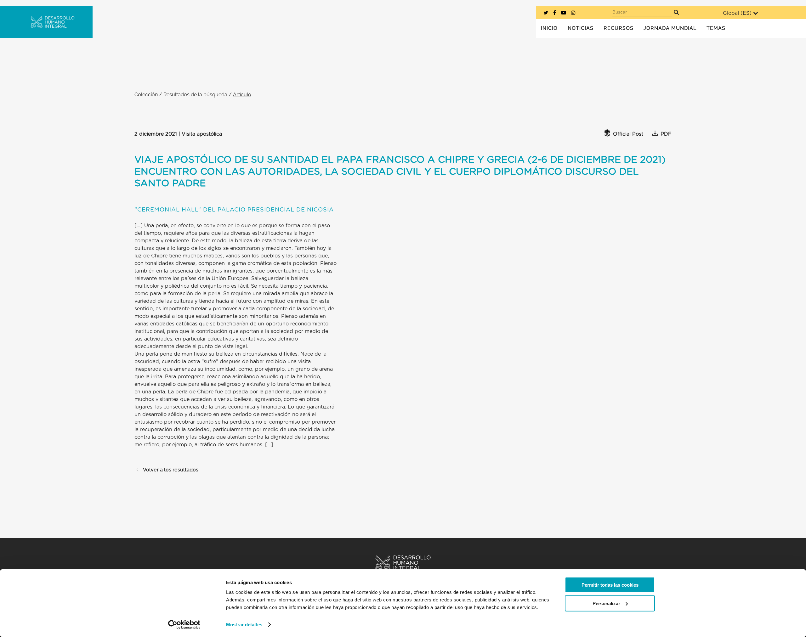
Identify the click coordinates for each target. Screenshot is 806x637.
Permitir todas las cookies (610, 585)
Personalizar (606, 603)
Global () (737, 13)
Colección (146, 95)
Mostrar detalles (244, 624)
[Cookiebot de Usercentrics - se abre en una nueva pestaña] (184, 624)
